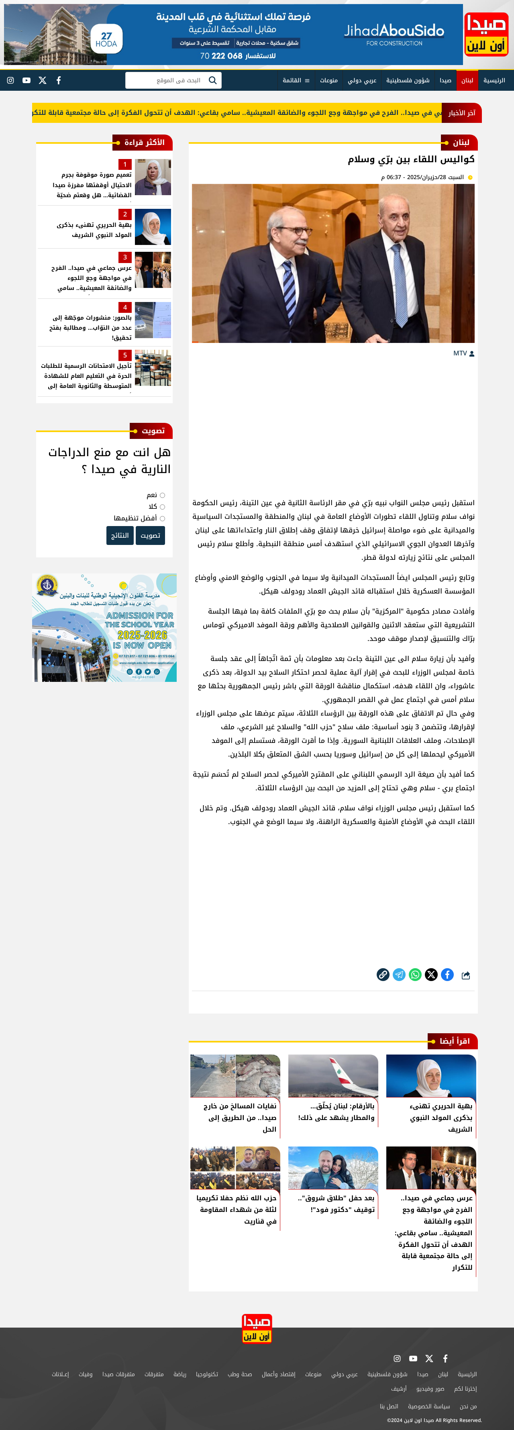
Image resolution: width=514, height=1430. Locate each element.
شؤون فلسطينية (408, 80)
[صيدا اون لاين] (486, 34)
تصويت (150, 535)
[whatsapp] (383, 974)
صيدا (445, 80)
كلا (153, 506)
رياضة (179, 1374)
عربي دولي (362, 80)
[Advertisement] (333, 423)
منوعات (329, 80)
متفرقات (154, 1374)
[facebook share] (447, 974)
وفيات (86, 1374)
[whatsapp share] (415, 974)
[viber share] (399, 974)
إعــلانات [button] (60, 1374)
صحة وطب (240, 1374)
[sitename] (257, 1329)
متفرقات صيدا (118, 1374)
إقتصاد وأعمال (279, 1374)
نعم (152, 495)
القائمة (292, 80)
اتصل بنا (389, 1406)
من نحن (468, 1406)
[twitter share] (431, 974)
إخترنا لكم (465, 1388)
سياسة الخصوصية (429, 1406)
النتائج (120, 535)
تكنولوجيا (207, 1374)
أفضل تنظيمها (135, 518)
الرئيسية (494, 80)
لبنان (467, 80)
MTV (461, 353)
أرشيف (399, 1388)
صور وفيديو (430, 1388)
